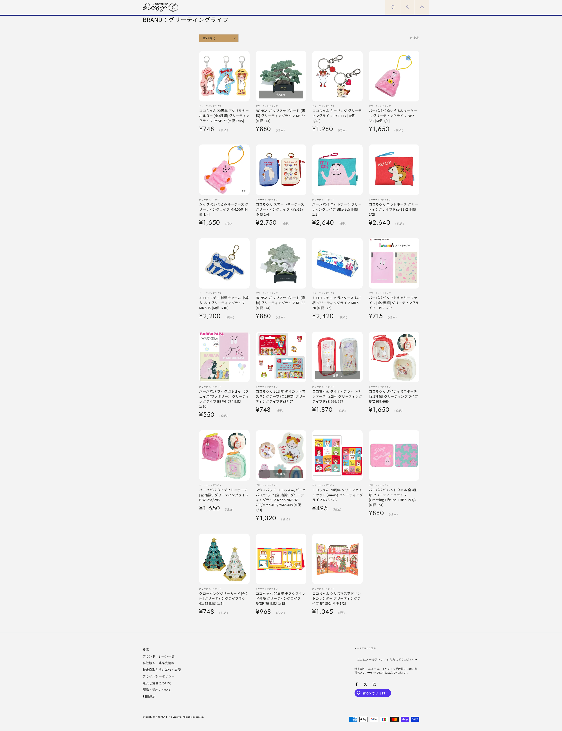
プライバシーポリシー (159, 676)
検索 (146, 649)
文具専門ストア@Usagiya (167, 716)
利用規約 (149, 696)
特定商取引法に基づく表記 (162, 670)
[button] (392, 7)
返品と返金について (157, 683)
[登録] (417, 659)
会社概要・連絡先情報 (159, 663)
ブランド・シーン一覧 (159, 656)
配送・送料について (157, 690)
